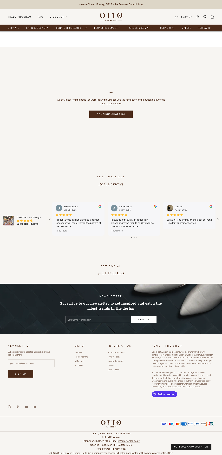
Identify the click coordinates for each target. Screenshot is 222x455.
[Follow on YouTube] (26, 406)
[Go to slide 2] (134, 237)
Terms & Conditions (116, 352)
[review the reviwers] (99, 206)
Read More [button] (61, 230)
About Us (79, 365)
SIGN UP (143, 319)
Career (111, 365)
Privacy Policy (114, 356)
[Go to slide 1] (131, 237)
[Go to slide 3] (136, 237)
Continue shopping (111, 114)
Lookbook (79, 352)
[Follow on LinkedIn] (34, 406)
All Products (80, 361)
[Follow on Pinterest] (18, 406)
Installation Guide (116, 361)
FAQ (40, 17)
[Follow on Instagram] (9, 406)
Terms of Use (103, 448)
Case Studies (113, 369)
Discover (57, 17)
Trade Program (19, 17)
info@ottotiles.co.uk (129, 440)
